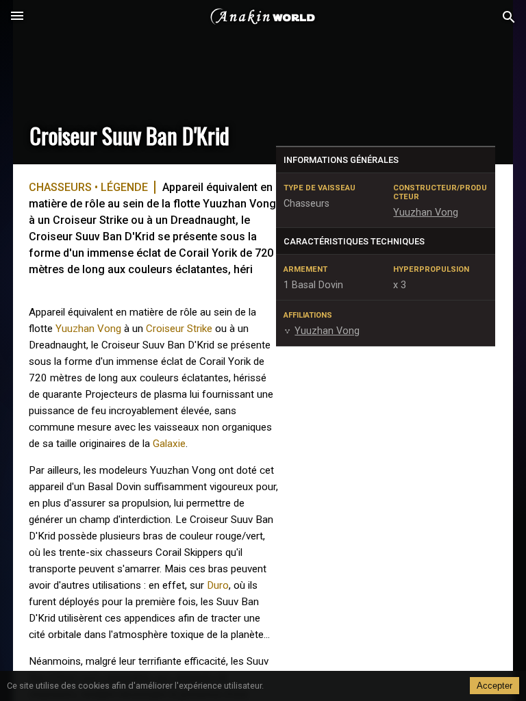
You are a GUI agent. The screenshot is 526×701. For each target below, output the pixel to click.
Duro (218, 585)
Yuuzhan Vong (88, 328)
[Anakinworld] (263, 17)
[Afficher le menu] (17, 17)
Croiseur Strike (179, 328)
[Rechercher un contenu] (509, 17)
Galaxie (169, 443)
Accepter (494, 685)
